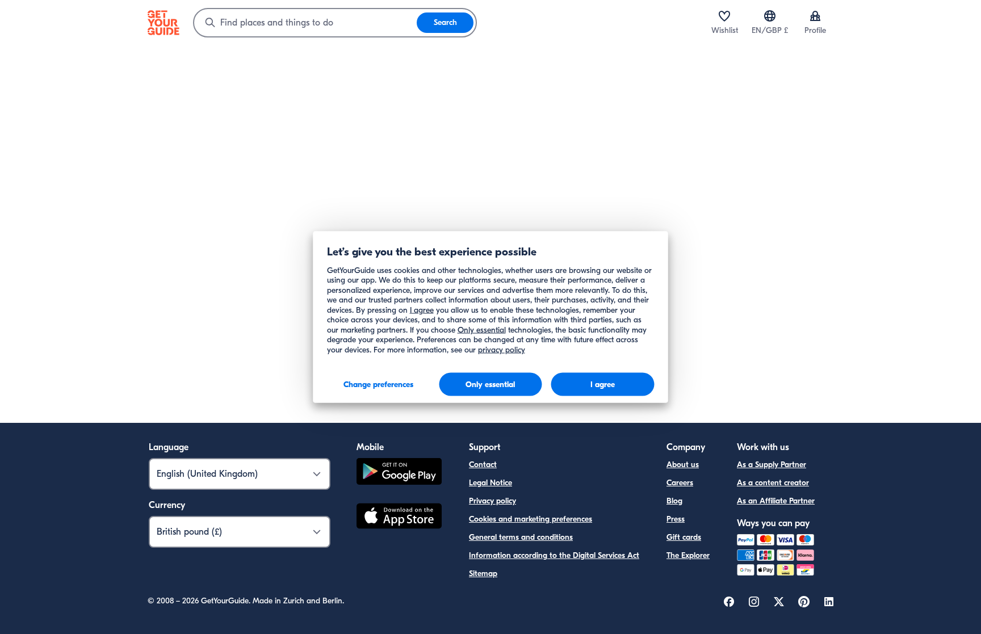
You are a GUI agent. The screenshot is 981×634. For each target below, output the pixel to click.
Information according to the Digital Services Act (554, 555)
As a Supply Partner (771, 464)
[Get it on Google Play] (399, 473)
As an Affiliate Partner (776, 501)
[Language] (770, 16)
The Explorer (688, 555)
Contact (483, 464)
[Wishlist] (724, 16)
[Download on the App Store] (399, 518)
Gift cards (683, 537)
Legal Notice (490, 483)
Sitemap (483, 573)
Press (675, 519)
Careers (679, 483)
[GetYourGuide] (163, 23)
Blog (674, 501)
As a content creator (773, 483)
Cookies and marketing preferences (530, 519)
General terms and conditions (521, 537)
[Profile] (815, 16)
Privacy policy (492, 501)
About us (682, 464)
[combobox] (305, 22)
